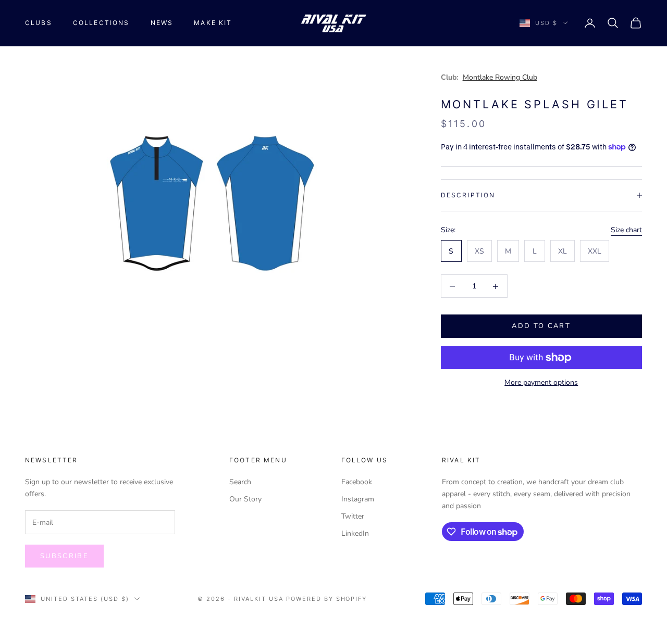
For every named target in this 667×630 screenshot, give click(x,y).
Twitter (352, 516)
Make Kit (213, 23)
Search (240, 482)
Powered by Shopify (326, 598)
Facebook (356, 482)
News (162, 23)
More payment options (541, 382)
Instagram (357, 499)
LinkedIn (355, 533)
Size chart (626, 230)
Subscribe (64, 556)
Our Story (245, 499)
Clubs (38, 23)
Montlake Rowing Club (500, 77)
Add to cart (541, 326)
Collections (101, 23)
